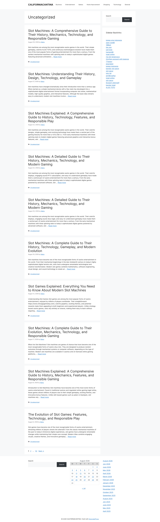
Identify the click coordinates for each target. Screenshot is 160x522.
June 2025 (107, 505)
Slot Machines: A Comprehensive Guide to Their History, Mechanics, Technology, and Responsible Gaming (60, 34)
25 (76, 480)
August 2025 (107, 499)
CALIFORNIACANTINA (40, 4)
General (127, 4)
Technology (117, 4)
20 (85, 477)
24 (72, 480)
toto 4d (108, 73)
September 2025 (109, 495)
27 (85, 480)
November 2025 (109, 489)
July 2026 (106, 464)
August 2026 (107, 461)
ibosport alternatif (112, 83)
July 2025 (106, 502)
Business (59, 4)
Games (81, 4)
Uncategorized (34, 62)
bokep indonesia (112, 66)
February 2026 (108, 480)
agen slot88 (110, 43)
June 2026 (107, 467)
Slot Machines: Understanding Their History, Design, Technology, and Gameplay (61, 76)
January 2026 (108, 483)
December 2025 (109, 486)
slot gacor (109, 71)
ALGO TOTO (110, 87)
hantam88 (109, 52)
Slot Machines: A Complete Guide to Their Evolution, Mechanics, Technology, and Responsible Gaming (60, 332)
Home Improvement (93, 4)
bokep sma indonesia (114, 40)
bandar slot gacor (112, 69)
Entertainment (70, 4)
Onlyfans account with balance (117, 59)
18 (76, 477)
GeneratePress (94, 519)
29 (93, 480)
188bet (108, 45)
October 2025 (108, 492)
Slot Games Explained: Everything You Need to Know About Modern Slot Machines (61, 288)
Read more (58, 57)
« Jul (83, 488)
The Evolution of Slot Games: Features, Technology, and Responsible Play (57, 416)
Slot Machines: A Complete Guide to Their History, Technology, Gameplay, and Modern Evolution (62, 247)
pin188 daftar (111, 76)
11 (76, 473)
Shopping (106, 4)
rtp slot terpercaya (113, 57)
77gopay (109, 62)
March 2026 (107, 477)
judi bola (109, 50)
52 (36, 451)
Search (108, 16)
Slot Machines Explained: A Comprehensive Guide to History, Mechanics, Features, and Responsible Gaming (61, 375)
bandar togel (110, 85)
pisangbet (109, 64)
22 (93, 477)
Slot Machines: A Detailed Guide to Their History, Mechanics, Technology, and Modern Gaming (59, 160)
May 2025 (106, 508)
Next (41, 451)
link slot (109, 47)
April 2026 (107, 473)
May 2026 (106, 470)
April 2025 (106, 511)
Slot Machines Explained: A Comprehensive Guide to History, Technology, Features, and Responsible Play (61, 117)
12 (80, 473)
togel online (110, 54)
